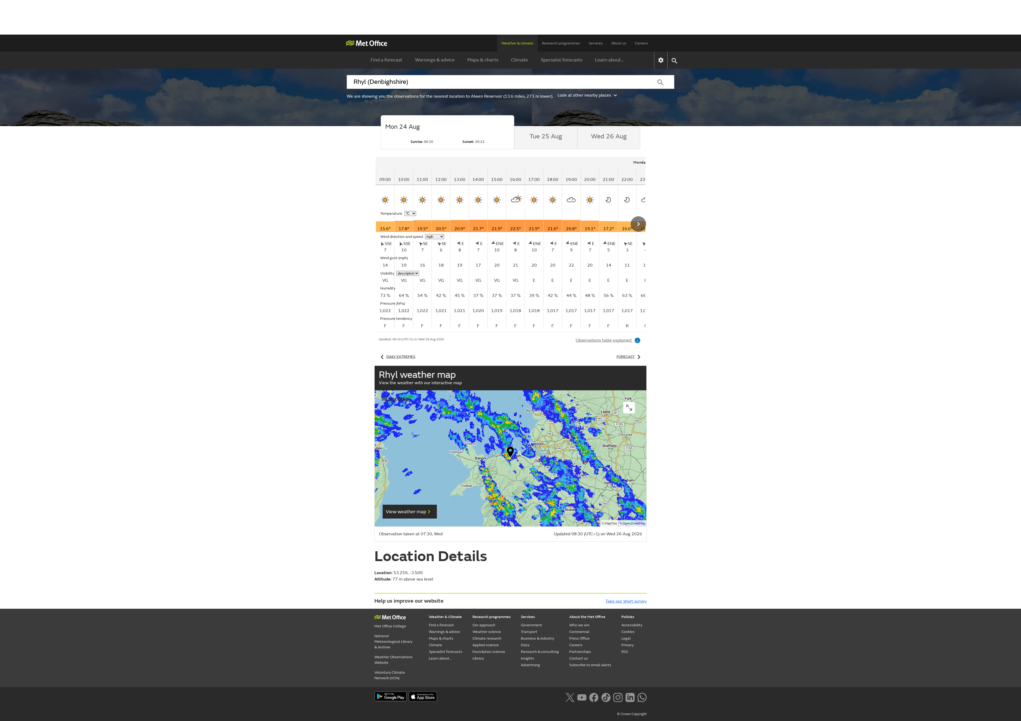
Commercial (579, 631)
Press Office (579, 638)
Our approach (483, 625)
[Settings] (660, 60)
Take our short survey (626, 601)
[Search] (660, 82)
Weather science (486, 631)
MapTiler (611, 523)
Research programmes (561, 43)
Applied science (485, 645)
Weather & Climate (445, 617)
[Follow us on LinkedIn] (630, 697)
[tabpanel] (518, 243)
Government (531, 625)
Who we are (579, 625)
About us (618, 43)
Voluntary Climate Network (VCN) (389, 675)
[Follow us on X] (570, 697)
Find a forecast (386, 60)
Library (478, 658)
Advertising (530, 665)
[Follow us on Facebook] (594, 697)
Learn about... (609, 60)
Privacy (627, 645)
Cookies (628, 631)
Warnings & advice (435, 60)
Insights (527, 658)
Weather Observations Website (393, 660)
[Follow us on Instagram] (617, 697)
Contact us (578, 658)
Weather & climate (517, 43)
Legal (626, 638)
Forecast (626, 356)
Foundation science (488, 651)
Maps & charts (482, 60)
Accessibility (631, 625)
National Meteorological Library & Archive (393, 641)
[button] (510, 453)
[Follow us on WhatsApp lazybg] (642, 697)
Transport (529, 631)
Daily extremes (400, 356)
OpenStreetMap (634, 523)
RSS (624, 651)
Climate (519, 60)
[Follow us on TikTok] (605, 697)
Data (525, 645)
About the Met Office (587, 617)
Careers (641, 43)
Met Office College (390, 626)
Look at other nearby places (584, 95)
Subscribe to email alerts (590, 665)
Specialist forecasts (561, 60)
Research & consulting (540, 651)
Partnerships (580, 651)
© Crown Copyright (632, 714)
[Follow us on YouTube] (582, 697)
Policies (627, 617)
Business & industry (537, 638)
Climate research (486, 638)
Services (596, 43)
